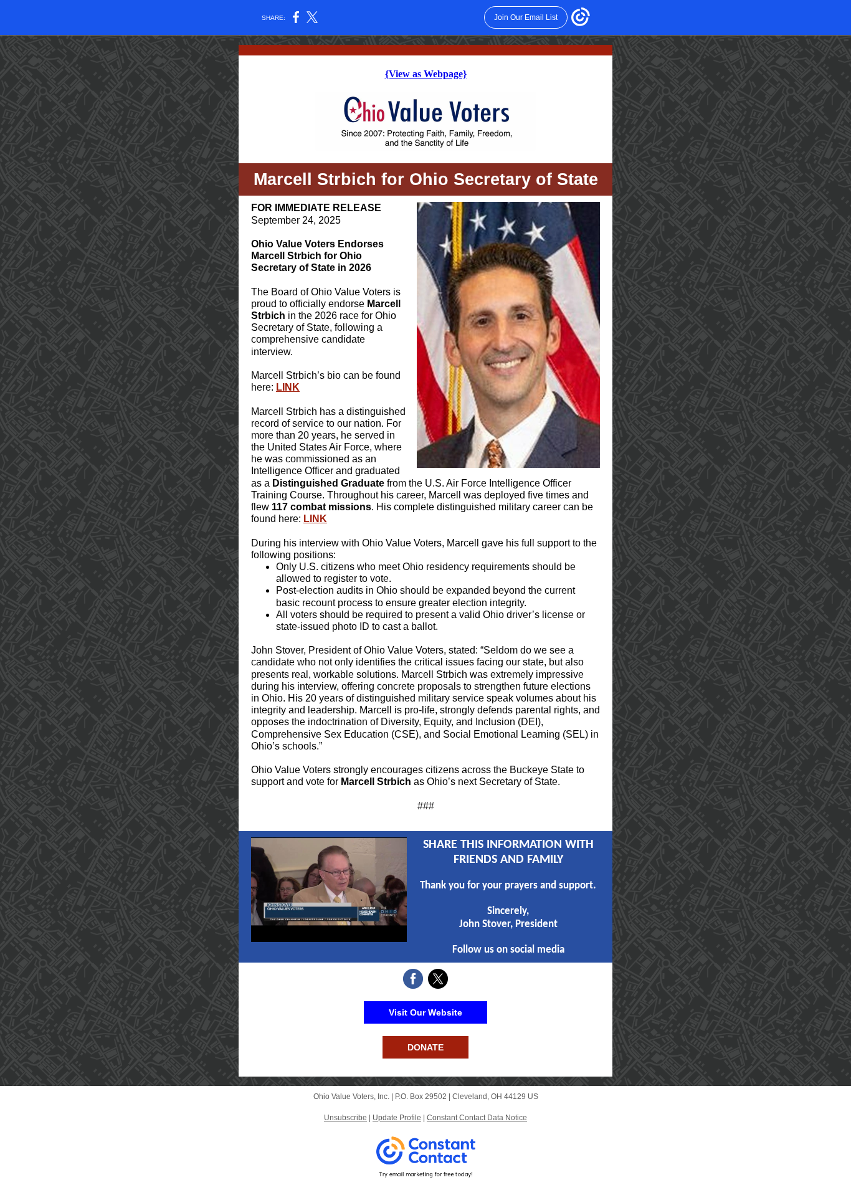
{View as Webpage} (426, 74)
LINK (288, 387)
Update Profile (397, 1117)
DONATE (425, 1047)
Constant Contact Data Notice (477, 1117)
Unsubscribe (345, 1117)
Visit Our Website (425, 1012)
